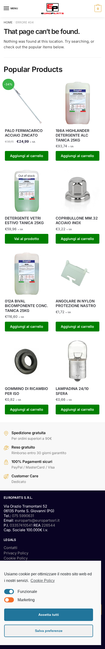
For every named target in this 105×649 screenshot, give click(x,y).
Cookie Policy (16, 558)
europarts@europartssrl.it (37, 520)
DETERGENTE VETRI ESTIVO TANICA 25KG (24, 220)
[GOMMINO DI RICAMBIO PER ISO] (26, 361)
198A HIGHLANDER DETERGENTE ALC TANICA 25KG (72, 135)
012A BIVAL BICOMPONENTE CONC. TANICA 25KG (26, 306)
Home (8, 22)
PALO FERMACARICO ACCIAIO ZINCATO (24, 133)
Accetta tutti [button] (48, 615)
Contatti (10, 547)
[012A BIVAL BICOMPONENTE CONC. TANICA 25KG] (26, 273)
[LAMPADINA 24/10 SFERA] (77, 361)
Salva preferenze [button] (49, 631)
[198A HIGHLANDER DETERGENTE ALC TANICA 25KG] (77, 103)
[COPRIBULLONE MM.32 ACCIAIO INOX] (77, 190)
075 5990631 (23, 515)
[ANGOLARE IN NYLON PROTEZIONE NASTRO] (77, 273)
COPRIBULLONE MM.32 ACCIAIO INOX (77, 220)
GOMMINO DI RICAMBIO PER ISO (26, 391)
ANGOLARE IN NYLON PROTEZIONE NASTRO (76, 303)
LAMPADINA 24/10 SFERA (72, 391)
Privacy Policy (16, 553)
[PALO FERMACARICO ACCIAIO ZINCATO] (26, 103)
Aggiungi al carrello (26, 156)
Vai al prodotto (26, 239)
